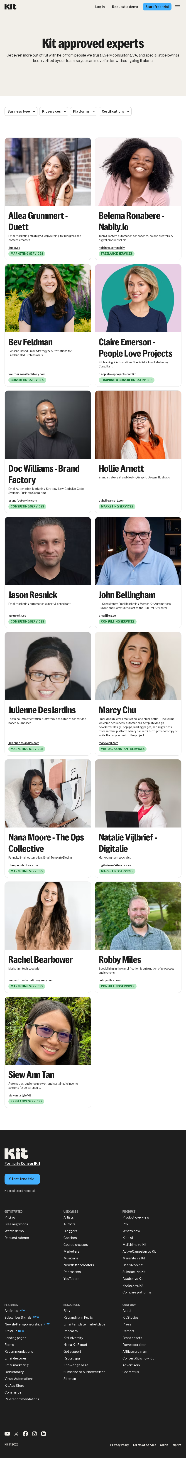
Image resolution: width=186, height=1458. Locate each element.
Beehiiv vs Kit (132, 1265)
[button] (177, 7)
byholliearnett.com (111, 500)
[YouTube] (7, 1435)
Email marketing (17, 1365)
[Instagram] (34, 1435)
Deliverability (14, 1372)
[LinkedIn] (43, 1435)
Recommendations (19, 1351)
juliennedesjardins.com (23, 743)
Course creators (76, 1244)
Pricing (10, 1217)
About (127, 1311)
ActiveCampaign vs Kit (139, 1251)
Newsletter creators (79, 1265)
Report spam (73, 1358)
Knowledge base (76, 1365)
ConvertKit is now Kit (138, 1358)
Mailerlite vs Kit (133, 1258)
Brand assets (132, 1338)
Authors (70, 1224)
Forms (9, 1345)
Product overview (135, 1217)
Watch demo (14, 1231)
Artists (69, 1217)
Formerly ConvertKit (22, 1163)
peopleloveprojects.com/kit (118, 374)
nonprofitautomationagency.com (30, 980)
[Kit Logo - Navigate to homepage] (11, 7)
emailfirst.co (107, 615)
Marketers (71, 1251)
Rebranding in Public (78, 1317)
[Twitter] (16, 1435)
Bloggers (70, 1231)
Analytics (11, 1311)
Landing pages (15, 1338)
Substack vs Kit (134, 1272)
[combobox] (21, 111)
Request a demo (17, 1238)
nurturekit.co (17, 615)
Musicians (71, 1258)
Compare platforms (136, 1292)
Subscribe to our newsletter (84, 1372)
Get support (72, 1351)
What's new (131, 1231)
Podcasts (71, 1331)
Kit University (73, 1338)
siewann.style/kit (19, 1095)
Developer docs (134, 1345)
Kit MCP (11, 1331)
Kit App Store (14, 1385)
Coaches (70, 1238)
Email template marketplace (84, 1324)
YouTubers (71, 1279)
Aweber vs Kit (132, 1279)
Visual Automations (19, 1379)
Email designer (15, 1358)
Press (126, 1324)
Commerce (13, 1392)
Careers (128, 1331)
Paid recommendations (22, 1399)
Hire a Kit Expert (75, 1345)
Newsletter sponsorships (23, 1324)
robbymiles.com (109, 980)
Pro (125, 1224)
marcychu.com (108, 743)
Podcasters (72, 1272)
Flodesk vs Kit (133, 1285)
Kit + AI (127, 1238)
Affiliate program (134, 1351)
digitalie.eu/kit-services (115, 865)
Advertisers (131, 1365)
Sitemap (70, 1379)
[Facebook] (25, 1435)
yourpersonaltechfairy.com (26, 374)
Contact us (130, 1372)
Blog (67, 1311)
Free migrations (16, 1224)
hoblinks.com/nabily (112, 247)
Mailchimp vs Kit (134, 1244)
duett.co (14, 247)
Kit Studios (130, 1317)
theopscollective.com (23, 865)
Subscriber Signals (18, 1317)
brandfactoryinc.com (22, 500)
